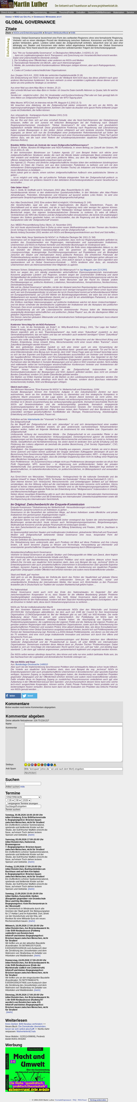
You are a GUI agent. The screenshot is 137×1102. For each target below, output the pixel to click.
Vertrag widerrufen (98, 1100)
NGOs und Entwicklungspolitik (27, 33)
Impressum (66, 1100)
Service (130, 12)
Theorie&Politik (66, 12)
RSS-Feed (82, 1100)
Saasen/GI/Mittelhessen (99, 12)
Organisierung (40, 12)
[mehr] (31, 835)
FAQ (74, 1100)
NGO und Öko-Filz (22, 16)
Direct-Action (7, 12)
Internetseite (34, 419)
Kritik (72, 33)
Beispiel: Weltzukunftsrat (56, 33)
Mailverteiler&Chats (26, 1031)
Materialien (118, 12)
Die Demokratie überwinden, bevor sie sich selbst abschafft (25, 1027)
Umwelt (53, 12)
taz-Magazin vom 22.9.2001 (93, 270)
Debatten (80, 12)
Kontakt (58, 1100)
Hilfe (22, 787)
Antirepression (23, 12)
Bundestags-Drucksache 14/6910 (32, 664)
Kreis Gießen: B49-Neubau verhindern (24, 1024)
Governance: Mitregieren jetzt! (48, 16)
